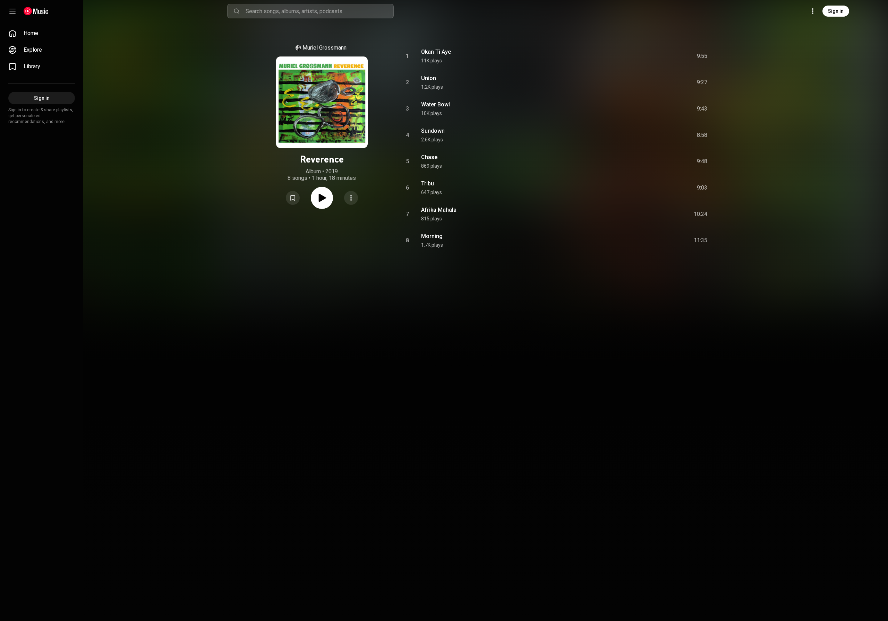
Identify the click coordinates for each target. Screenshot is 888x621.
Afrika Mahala (438, 210)
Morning (432, 236)
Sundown (433, 131)
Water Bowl (435, 104)
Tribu (427, 183)
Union (428, 78)
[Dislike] (663, 56)
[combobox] (319, 11)
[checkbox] (702, 56)
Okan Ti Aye (436, 52)
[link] (41, 33)
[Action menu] (351, 198)
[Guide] (12, 11)
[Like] (649, 56)
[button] (293, 198)
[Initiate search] (236, 11)
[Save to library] (293, 198)
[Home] (36, 11)
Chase (429, 157)
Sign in (836, 11)
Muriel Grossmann (324, 47)
